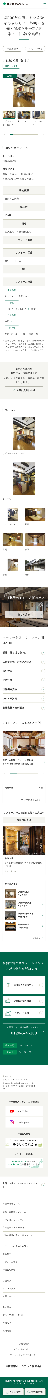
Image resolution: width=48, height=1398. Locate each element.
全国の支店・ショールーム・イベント (20, 1185)
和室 (33, 309)
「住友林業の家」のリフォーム (18, 1235)
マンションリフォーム (13, 1220)
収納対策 (7, 680)
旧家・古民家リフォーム (14, 1212)
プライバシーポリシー (24, 1349)
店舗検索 (7, 1281)
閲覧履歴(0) (12, 48)
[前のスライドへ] (5, 134)
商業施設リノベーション (14, 1227)
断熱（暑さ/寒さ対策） (15, 652)
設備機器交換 (10, 689)
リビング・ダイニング (15, 309)
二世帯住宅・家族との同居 (17, 662)
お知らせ (7, 1323)
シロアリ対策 (10, 698)
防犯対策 (7, 671)
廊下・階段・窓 (30, 334)
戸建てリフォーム (11, 1204)
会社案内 (7, 1307)
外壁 (7, 321)
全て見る (36, 938)
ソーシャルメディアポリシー (24, 1355)
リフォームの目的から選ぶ (16, 1246)
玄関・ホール (11, 334)
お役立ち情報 (9, 1270)
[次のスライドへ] (42, 134)
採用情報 (7, 1331)
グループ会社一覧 (11, 1315)
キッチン (9, 296)
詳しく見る (24, 614)
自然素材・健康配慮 (13, 707)
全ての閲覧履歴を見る (30, 800)
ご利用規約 (24, 1344)
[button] (11, 134)
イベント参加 (9, 1288)
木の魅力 (7, 1254)
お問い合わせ (9, 1296)
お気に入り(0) (35, 48)
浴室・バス (23, 296)
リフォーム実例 (10, 1262)
